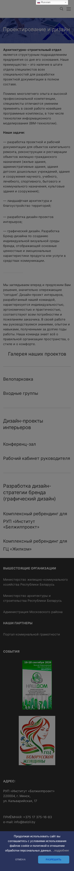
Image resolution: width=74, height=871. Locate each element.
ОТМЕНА (20, 859)
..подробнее (61, 850)
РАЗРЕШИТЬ (53, 859)
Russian (45, 2)
